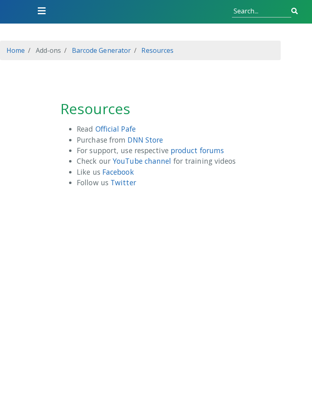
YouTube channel (142, 161)
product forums (197, 150)
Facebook (118, 172)
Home (15, 50)
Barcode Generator (100, 50)
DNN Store (145, 140)
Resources (156, 50)
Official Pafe (115, 129)
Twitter (123, 182)
